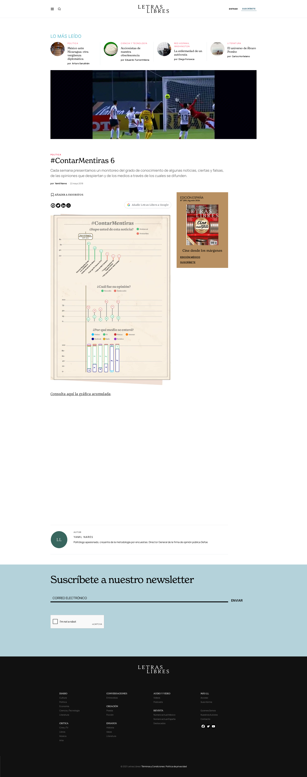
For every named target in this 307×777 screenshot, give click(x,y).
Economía (64, 706)
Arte (61, 740)
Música (62, 736)
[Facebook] (53, 205)
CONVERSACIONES (116, 693)
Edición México (190, 257)
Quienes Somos (208, 710)
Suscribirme (206, 702)
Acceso (204, 697)
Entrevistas (112, 697)
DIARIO (63, 693)
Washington (182, 46)
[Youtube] (213, 726)
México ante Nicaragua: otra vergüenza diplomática (78, 53)
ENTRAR (233, 9)
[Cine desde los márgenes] (202, 226)
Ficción (110, 714)
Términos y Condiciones (153, 766)
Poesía (109, 710)
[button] (52, 9)
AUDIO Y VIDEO (162, 693)
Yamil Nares (83, 536)
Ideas (109, 731)
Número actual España (165, 719)
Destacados (159, 723)
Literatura (234, 43)
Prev (181, 230)
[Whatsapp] (68, 205)
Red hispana (181, 43)
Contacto (205, 719)
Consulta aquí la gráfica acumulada (80, 394)
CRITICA (63, 723)
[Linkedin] (63, 205)
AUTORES (201, 559)
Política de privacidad (176, 766)
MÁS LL (205, 693)
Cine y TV (63, 727)
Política (73, 43)
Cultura (63, 697)
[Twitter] (58, 205)
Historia (110, 727)
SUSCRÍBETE (249, 8)
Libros (62, 731)
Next (223, 230)
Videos (157, 697)
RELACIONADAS (99, 559)
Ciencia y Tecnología (134, 43)
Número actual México (164, 714)
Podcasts (158, 702)
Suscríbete (187, 262)
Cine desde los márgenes (202, 251)
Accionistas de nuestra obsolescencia (130, 51)
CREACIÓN (112, 706)
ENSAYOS (111, 723)
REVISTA (158, 710)
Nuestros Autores (209, 714)
